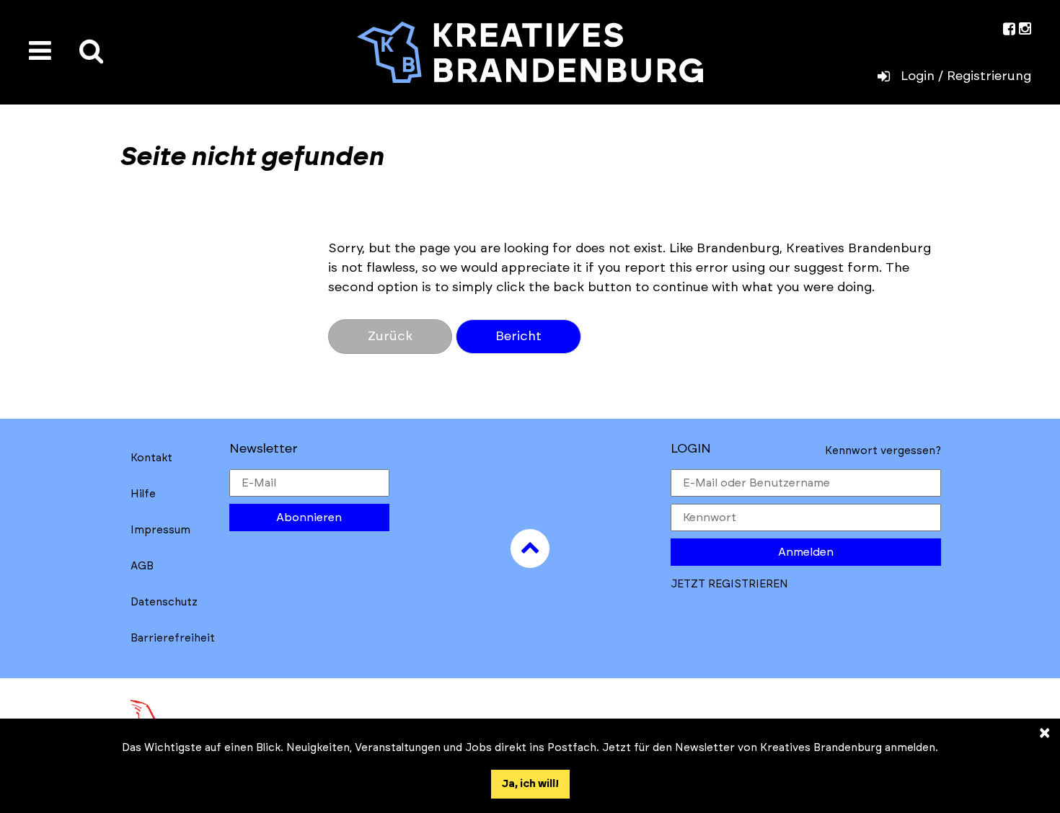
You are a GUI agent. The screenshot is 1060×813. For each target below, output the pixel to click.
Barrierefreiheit (173, 638)
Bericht (518, 336)
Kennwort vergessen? (883, 450)
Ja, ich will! (530, 783)
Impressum (160, 530)
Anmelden (806, 552)
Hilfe (143, 494)
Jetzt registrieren (729, 584)
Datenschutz (164, 602)
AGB (142, 566)
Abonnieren (309, 517)
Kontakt (151, 458)
